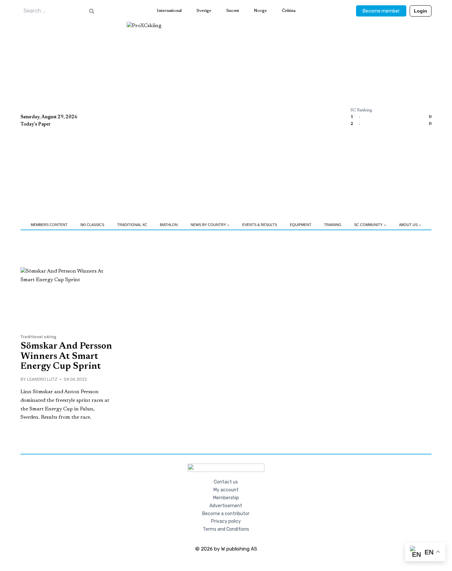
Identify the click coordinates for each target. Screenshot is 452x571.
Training (332, 225)
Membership (226, 498)
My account (226, 490)
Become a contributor (225, 513)
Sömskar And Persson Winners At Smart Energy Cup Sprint (66, 356)
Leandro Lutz (42, 379)
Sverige (204, 11)
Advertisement (225, 506)
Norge (260, 11)
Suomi (232, 11)
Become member (381, 11)
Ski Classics (92, 225)
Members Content (49, 225)
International (169, 11)
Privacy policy (226, 521)
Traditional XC (132, 225)
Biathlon (169, 225)
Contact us (226, 482)
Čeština (288, 11)
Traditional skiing (39, 336)
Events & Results (259, 225)
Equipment (300, 225)
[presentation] (67, 298)
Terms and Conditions (226, 529)
